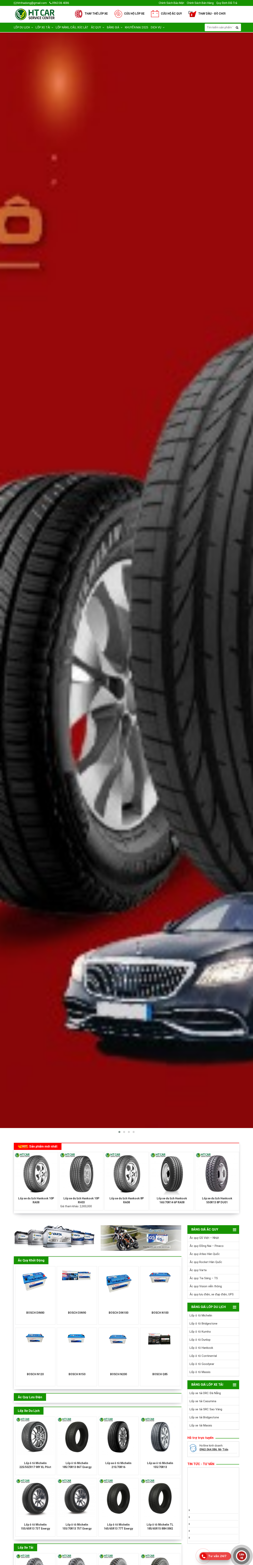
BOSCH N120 (35, 1374)
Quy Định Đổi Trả (226, 3)
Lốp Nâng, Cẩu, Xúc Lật (72, 27)
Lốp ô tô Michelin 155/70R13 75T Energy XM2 (77, 1528)
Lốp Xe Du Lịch (29, 1411)
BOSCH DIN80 (35, 1312)
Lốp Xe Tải (25, 1547)
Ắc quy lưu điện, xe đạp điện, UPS (212, 1294)
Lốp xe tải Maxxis (201, 1425)
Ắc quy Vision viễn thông (206, 1286)
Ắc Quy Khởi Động (31, 1260)
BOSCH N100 (160, 1312)
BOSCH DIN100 (118, 1312)
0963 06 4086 (60, 3)
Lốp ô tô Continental (203, 1356)
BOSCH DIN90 (77, 1312)
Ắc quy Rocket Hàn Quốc (206, 1262)
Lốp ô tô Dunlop (200, 1339)
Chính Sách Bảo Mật (171, 3)
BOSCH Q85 (160, 1374)
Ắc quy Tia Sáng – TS (204, 1278)
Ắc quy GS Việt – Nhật (204, 1238)
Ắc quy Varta (198, 1270)
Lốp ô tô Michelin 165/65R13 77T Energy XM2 (118, 1528)
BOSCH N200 (118, 1374)
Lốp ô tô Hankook (201, 1348)
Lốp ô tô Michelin (201, 1315)
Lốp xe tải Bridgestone (204, 1417)
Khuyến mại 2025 (136, 27)
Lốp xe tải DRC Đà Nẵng (205, 1393)
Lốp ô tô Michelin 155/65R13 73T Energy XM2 (35, 1528)
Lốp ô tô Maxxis (200, 1372)
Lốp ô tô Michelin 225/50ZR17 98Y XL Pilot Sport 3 (35, 1467)
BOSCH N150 (77, 1374)
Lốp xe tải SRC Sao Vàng (206, 1409)
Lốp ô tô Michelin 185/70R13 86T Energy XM (77, 1467)
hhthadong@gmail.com (32, 3)
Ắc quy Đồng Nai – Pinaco (207, 1246)
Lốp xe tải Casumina (203, 1401)
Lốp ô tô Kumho (200, 1331)
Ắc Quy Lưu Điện (30, 1397)
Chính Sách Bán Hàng (200, 3)
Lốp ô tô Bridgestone (203, 1323)
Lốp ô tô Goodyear (202, 1364)
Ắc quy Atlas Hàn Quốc (205, 1254)
